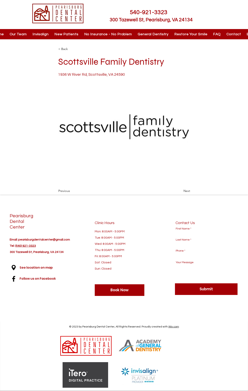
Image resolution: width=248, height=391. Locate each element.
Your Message (185, 262)
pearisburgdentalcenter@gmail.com (44, 239)
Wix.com (173, 326)
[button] (14, 267)
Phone (180, 250)
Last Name (183, 239)
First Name (183, 228)
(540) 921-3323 (25, 245)
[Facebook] (13, 279)
